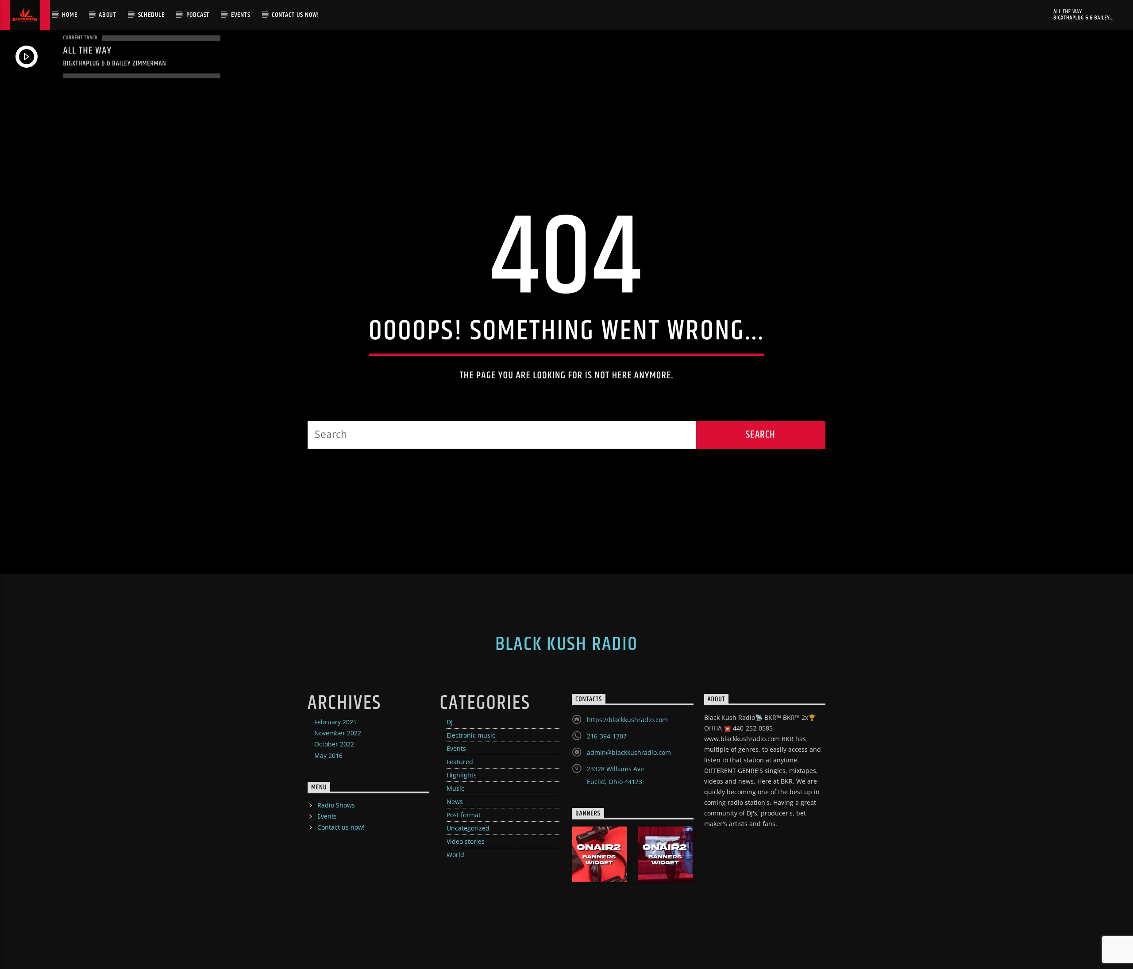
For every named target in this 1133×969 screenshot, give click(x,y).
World (455, 854)
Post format (464, 815)
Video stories (466, 841)
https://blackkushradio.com (627, 719)
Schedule (151, 14)
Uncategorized (468, 828)
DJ (450, 722)
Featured (460, 762)
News (455, 801)
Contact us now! (295, 14)
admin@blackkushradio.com (629, 752)
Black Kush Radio (566, 644)
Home (69, 14)
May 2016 (328, 755)
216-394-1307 (607, 736)
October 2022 (334, 744)
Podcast (198, 14)
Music (455, 788)
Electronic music (471, 735)
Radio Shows (336, 805)
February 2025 (335, 722)
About (107, 14)
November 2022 (337, 733)
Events (240, 14)
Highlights (462, 775)
